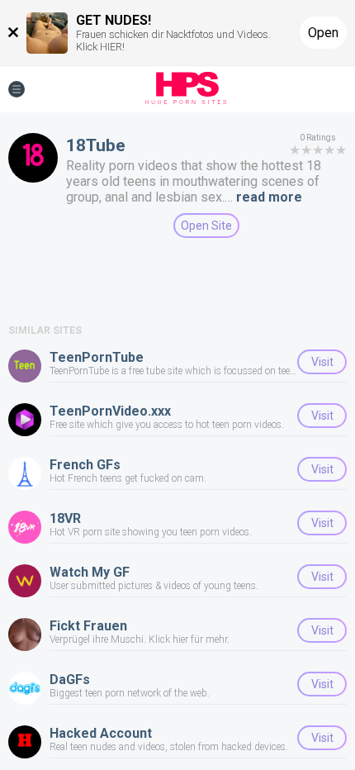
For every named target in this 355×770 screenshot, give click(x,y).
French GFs (85, 465)
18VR (65, 518)
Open (323, 32)
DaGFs (70, 679)
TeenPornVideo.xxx (110, 411)
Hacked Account (101, 733)
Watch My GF (90, 572)
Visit (322, 361)
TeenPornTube (97, 357)
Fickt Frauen (88, 626)
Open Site (206, 225)
